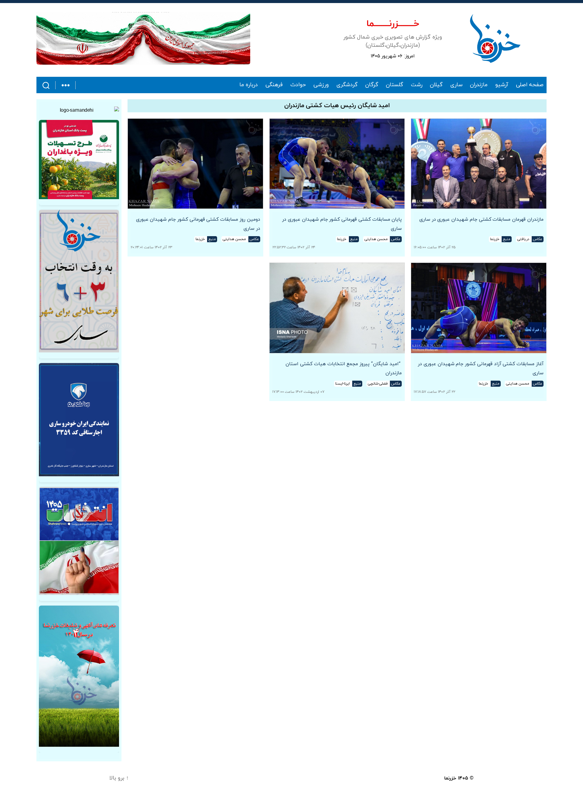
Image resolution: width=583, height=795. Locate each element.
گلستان (394, 85)
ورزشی (321, 85)
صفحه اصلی (530, 85)
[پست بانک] (79, 159)
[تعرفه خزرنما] (79, 676)
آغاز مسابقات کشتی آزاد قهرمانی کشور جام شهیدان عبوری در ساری (481, 368)
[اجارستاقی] (79, 419)
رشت (416, 85)
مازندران (479, 85)
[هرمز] (143, 38)
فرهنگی (274, 85)
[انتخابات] (79, 281)
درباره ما (248, 85)
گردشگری (347, 85)
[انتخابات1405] (79, 541)
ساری (456, 85)
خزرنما (450, 778)
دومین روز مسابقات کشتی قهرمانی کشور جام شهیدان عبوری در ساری (198, 224)
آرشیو (501, 85)
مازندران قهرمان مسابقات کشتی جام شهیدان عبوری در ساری (481, 219)
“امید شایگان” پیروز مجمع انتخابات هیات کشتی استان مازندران (343, 368)
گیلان (436, 85)
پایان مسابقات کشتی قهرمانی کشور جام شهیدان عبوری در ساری (342, 224)
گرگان (371, 85)
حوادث (298, 85)
